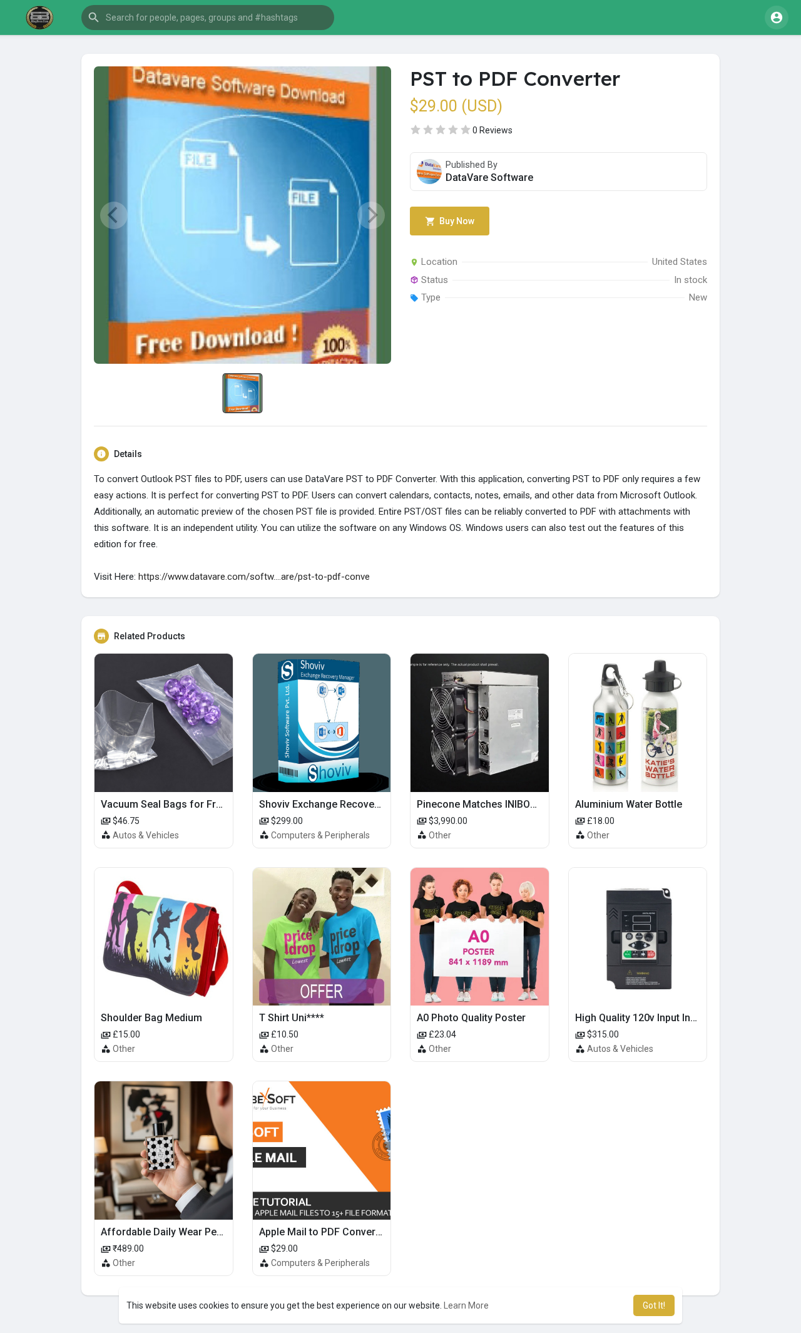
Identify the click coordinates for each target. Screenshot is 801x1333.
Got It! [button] (654, 1305)
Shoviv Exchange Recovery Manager (343, 804)
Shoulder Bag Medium (151, 1018)
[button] (207, 17)
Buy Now (455, 221)
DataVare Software (489, 177)
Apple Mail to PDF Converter (323, 1232)
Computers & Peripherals (320, 835)
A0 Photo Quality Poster (471, 1018)
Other (440, 835)
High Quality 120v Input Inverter (646, 1018)
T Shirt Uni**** (291, 1018)
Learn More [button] (466, 1305)
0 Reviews (492, 130)
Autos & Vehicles (146, 835)
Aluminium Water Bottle (628, 804)
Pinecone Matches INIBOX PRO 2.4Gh (502, 804)
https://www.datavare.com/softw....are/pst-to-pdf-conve (254, 576)
